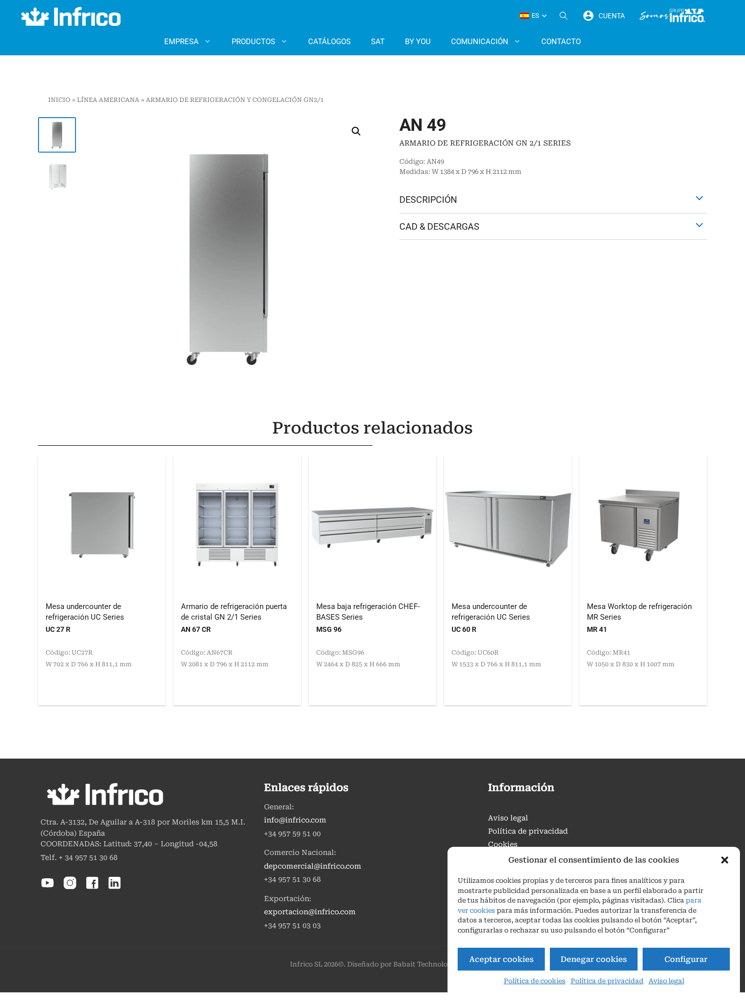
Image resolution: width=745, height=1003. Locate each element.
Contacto (561, 41)
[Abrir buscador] (563, 15)
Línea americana (108, 99)
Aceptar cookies (501, 959)
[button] (725, 860)
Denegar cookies (594, 959)
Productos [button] (253, 41)
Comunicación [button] (479, 41)
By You (418, 41)
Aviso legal (666, 981)
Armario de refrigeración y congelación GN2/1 (235, 99)
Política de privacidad (607, 981)
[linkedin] (114, 887)
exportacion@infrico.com (310, 912)
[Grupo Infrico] (672, 15)
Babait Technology (424, 964)
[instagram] (70, 887)
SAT (378, 41)
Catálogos (329, 41)
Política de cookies (535, 981)
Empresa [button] (181, 41)
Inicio (59, 99)
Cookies (502, 844)
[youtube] (48, 887)
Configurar (685, 959)
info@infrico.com (295, 820)
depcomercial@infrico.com (312, 866)
